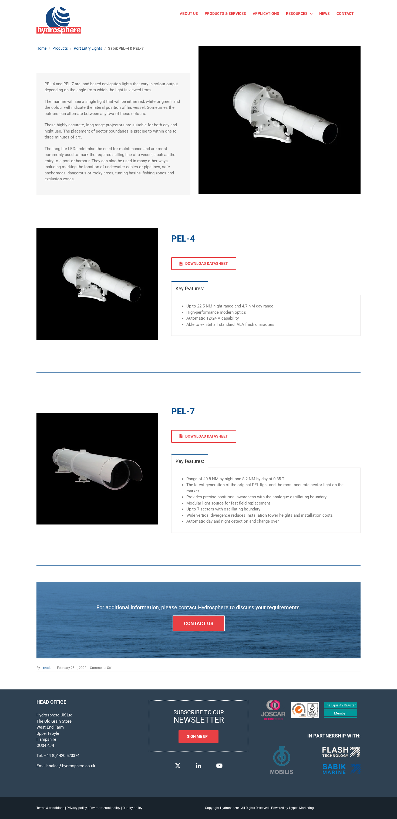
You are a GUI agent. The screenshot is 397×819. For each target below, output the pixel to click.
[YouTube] (219, 764)
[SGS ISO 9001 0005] (305, 703)
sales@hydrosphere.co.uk (72, 765)
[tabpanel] (266, 315)
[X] (177, 764)
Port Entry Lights (88, 48)
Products (60, 48)
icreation (47, 668)
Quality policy (132, 808)
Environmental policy (104, 808)
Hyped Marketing (301, 808)
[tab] (189, 288)
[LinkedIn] (198, 764)
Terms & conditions (50, 808)
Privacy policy (77, 808)
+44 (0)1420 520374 (61, 755)
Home (41, 48)
